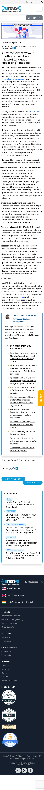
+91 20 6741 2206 (27, 602)
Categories (33, 18)
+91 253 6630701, (13, 602)
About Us (5, 666)
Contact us (6, 677)
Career (4, 673)
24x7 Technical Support (11, 623)
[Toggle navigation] (39, 9)
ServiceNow (6, 641)
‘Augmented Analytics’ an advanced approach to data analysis (23, 441)
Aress (21, 297)
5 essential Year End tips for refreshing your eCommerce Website (23, 390)
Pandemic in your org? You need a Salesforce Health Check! (22, 424)
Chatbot (34, 111)
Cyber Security (7, 627)
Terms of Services (29, 763)
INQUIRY (41, 398)
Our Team (5, 669)
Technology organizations (13, 79)
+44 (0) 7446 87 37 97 (15, 595)
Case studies (6, 651)
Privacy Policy (14, 763)
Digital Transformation (10, 616)
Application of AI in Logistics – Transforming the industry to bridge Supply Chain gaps (23, 380)
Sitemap (19, 765)
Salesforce (5, 637)
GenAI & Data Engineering (12, 619)
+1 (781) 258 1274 (13, 588)
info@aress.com (34, 2)
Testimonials (6, 655)
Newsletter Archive (9, 680)
